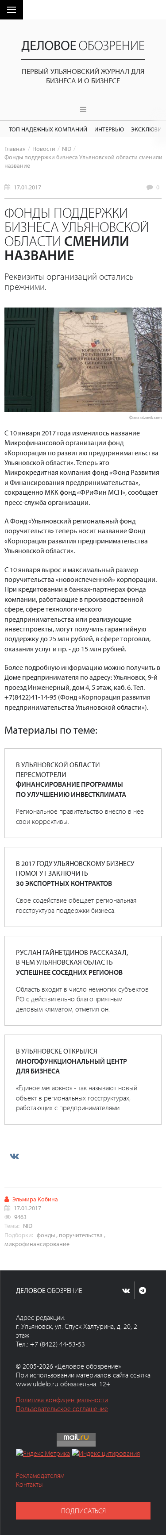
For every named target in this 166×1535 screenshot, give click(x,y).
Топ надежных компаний (48, 129)
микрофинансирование (36, 1243)
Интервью (109, 129)
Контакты (29, 1484)
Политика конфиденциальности (62, 1399)
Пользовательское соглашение (62, 1408)
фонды (46, 1235)
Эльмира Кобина (35, 1199)
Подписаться (83, 1510)
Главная (15, 148)
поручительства (81, 1235)
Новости (43, 148)
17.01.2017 (27, 187)
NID (66, 148)
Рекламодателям (40, 1475)
